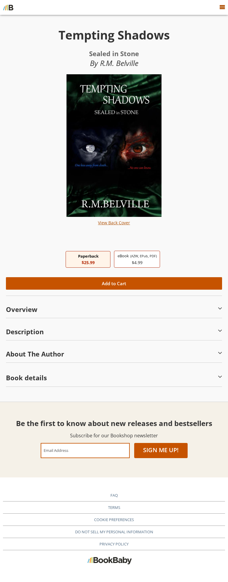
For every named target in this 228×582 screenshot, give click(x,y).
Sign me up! (161, 450)
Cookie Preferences (114, 519)
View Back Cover (114, 222)
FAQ (114, 495)
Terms (114, 507)
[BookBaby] (8, 7)
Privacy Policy (114, 544)
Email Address (56, 450)
